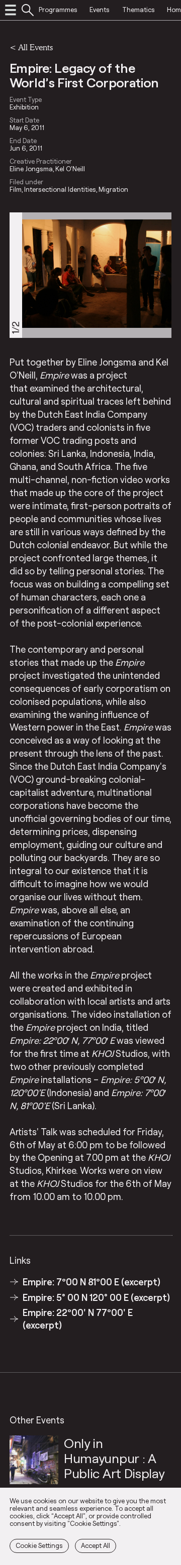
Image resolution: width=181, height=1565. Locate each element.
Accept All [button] (95, 1545)
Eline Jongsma (31, 169)
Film (16, 189)
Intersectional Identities (60, 189)
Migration (113, 189)
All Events (35, 47)
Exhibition (24, 107)
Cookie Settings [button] (39, 1545)
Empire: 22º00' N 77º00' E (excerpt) (78, 1318)
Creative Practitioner (41, 161)
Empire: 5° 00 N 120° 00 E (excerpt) (96, 1297)
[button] (158, 275)
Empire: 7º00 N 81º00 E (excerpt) (91, 1281)
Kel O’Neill (70, 169)
